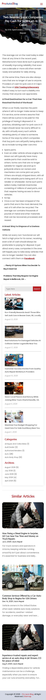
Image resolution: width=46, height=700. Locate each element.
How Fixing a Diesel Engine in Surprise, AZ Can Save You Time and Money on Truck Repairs (20, 536)
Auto (7, 454)
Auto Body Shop (11, 457)
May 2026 (9, 477)
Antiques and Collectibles (15, 444)
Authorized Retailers (13, 450)
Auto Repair (17, 541)
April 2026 (9, 480)
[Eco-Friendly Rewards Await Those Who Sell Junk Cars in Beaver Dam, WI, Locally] (14, 304)
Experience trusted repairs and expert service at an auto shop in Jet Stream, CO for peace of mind (21, 658)
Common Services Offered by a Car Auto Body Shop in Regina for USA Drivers (21, 597)
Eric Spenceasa (15, 29)
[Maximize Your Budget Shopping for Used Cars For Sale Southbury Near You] (14, 416)
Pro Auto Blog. (28, 694)
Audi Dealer (9, 447)
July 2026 (9, 470)
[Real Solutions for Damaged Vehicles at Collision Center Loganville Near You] (14, 332)
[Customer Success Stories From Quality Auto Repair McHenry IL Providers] (14, 360)
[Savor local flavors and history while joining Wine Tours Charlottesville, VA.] (14, 388)
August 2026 (10, 467)
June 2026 (9, 474)
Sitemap (27, 696)
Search (37, 289)
